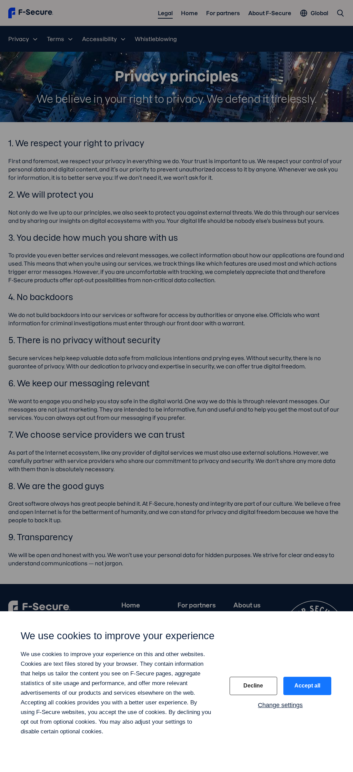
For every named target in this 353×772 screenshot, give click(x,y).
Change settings (280, 705)
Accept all (307, 686)
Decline (253, 686)
